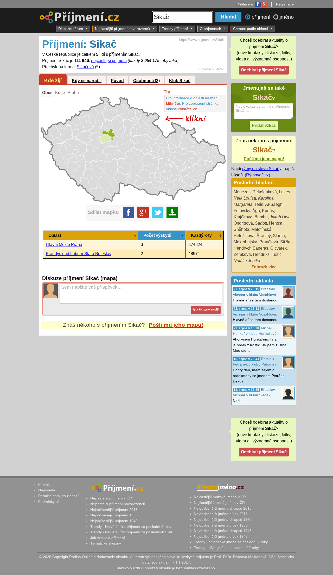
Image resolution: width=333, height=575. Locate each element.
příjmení (262, 17)
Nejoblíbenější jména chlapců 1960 (223, 519)
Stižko (286, 242)
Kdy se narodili (86, 80)
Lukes (284, 192)
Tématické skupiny (105, 543)
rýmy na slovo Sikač (260, 168)
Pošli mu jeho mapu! (176, 325)
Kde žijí (53, 80)
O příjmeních (210, 29)
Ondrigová (243, 223)
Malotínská (261, 229)
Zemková (242, 254)
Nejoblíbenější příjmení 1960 (114, 515)
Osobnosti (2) (146, 80)
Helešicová (244, 235)
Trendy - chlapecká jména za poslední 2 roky (231, 542)
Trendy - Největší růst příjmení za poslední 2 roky (130, 526)
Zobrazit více (264, 267)
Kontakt (44, 485)
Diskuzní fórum (70, 29)
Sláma (279, 235)
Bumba (261, 217)
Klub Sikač (179, 80)
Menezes (242, 192)
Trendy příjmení (175, 29)
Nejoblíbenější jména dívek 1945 (221, 536)
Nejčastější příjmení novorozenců (122, 29)
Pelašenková (265, 192)
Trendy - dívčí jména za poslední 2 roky (226, 548)
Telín (258, 204)
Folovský (242, 210)
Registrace (285, 4)
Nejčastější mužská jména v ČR (220, 497)
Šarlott (261, 223)
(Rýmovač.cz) (257, 175)
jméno (287, 17)
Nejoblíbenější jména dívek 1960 (221, 525)
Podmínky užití (50, 501)
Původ (117, 80)
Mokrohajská (245, 242)
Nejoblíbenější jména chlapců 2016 (223, 508)
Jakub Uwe (280, 217)
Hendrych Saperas (251, 248)
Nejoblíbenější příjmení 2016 (114, 510)
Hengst (275, 223)
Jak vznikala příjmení (107, 538)
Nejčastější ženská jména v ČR (219, 502)
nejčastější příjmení (109, 60)
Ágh (256, 210)
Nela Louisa (245, 198)
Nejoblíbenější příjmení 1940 (114, 521)
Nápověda (46, 490)
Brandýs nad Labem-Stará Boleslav (78, 253)
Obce (47, 92)
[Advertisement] (133, 384)
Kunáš (268, 210)
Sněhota (241, 229)
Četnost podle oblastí (250, 29)
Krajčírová (243, 217)
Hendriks (261, 254)
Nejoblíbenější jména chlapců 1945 (223, 531)
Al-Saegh (274, 204)
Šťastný (264, 235)
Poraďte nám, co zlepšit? (58, 496)
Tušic (276, 254)
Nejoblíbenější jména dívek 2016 (221, 514)
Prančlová (268, 242)
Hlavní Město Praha (64, 244)
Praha (73, 92)
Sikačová (85, 67)
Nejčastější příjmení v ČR (111, 498)
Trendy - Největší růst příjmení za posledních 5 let (131, 532)
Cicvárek (278, 248)
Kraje (60, 92)
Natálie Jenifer (247, 260)
